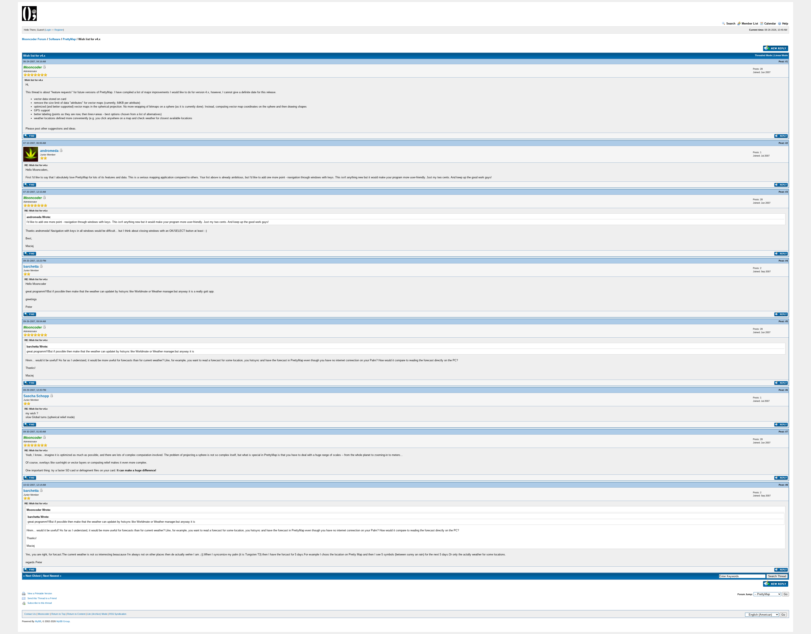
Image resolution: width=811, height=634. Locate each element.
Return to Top (58, 614)
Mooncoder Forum (34, 39)
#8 (786, 485)
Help (785, 23)
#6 (786, 390)
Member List (750, 23)
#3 (786, 192)
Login (48, 30)
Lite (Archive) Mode (97, 614)
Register (58, 30)
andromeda (49, 151)
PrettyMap (69, 39)
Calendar (770, 23)
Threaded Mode (763, 55)
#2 (786, 143)
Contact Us (30, 614)
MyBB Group (63, 621)
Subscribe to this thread (39, 603)
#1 (786, 61)
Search (730, 23)
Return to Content (76, 614)
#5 (786, 321)
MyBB (38, 621)
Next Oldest (33, 575)
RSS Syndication (117, 614)
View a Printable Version (39, 593)
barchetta (31, 266)
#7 (786, 431)
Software (54, 39)
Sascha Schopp (36, 396)
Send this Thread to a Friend (42, 598)
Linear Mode (781, 55)
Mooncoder (43, 614)
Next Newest (51, 575)
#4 (786, 260)
